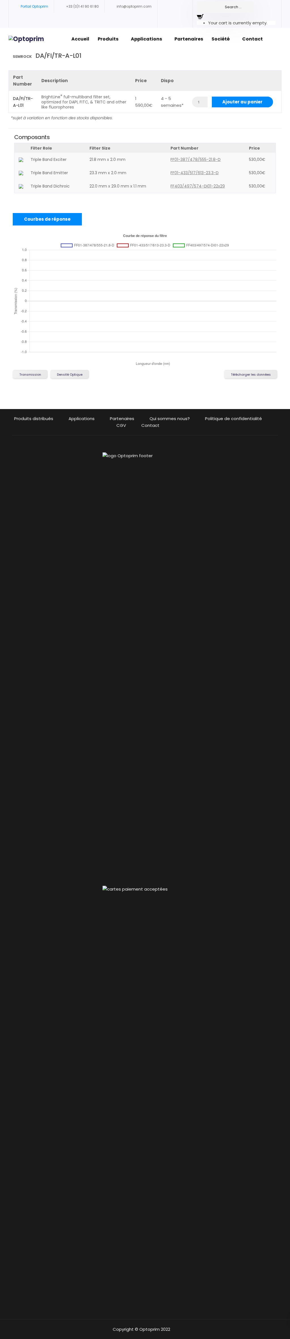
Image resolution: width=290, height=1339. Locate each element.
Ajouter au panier (242, 102)
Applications (146, 39)
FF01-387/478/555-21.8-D (195, 159)
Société (221, 39)
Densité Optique (69, 374)
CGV (121, 425)
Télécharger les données (251, 374)
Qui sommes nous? (170, 419)
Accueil (80, 39)
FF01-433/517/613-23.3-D (194, 173)
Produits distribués (33, 419)
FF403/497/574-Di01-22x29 (197, 186)
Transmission (30, 374)
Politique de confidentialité (233, 419)
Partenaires (188, 39)
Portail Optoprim (34, 6)
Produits (108, 39)
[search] (225, 7)
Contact (252, 39)
